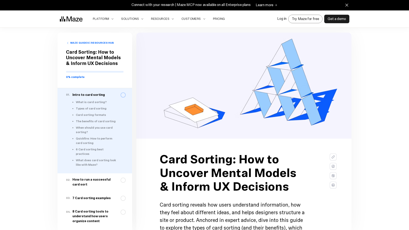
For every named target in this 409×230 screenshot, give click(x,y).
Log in (282, 19)
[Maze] (71, 19)
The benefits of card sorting (96, 121)
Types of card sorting (91, 108)
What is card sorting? (91, 102)
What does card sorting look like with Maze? (96, 163)
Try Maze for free (305, 19)
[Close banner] (346, 5)
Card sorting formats (91, 115)
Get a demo (337, 19)
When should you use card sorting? (94, 130)
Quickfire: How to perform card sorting (94, 141)
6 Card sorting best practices (90, 152)
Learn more (264, 5)
